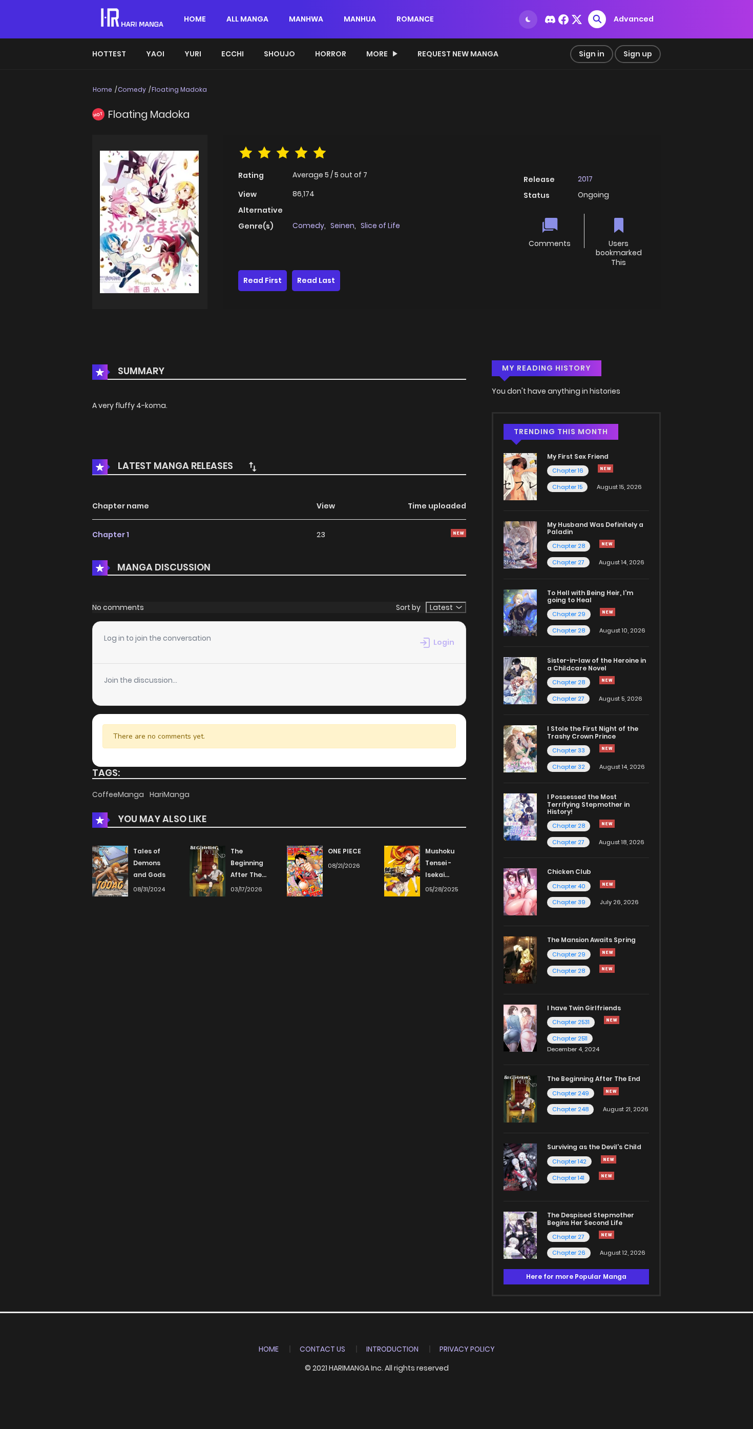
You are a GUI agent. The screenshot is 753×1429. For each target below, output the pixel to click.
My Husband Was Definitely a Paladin (595, 528)
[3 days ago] (607, 952)
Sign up (637, 54)
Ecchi (232, 54)
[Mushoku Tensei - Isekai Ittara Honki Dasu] (402, 871)
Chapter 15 (567, 487)
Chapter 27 (568, 562)
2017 (585, 179)
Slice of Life (380, 225)
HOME (195, 19)
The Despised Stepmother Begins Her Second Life (590, 1219)
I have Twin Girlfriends (584, 1008)
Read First (262, 280)
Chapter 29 (568, 614)
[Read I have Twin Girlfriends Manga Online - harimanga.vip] (520, 1028)
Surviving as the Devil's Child (594, 1146)
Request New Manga (457, 54)
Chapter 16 (567, 470)
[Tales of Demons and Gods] (110, 871)
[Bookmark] (618, 226)
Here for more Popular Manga (576, 1276)
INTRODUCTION (392, 1349)
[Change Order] (252, 466)
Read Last (316, 280)
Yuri (192, 54)
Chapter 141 (568, 1178)
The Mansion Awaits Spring (591, 939)
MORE (377, 54)
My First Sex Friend (578, 456)
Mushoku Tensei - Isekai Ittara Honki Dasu (445, 874)
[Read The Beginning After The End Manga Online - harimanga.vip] (520, 1098)
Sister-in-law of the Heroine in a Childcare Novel (596, 664)
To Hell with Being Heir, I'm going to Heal (590, 596)
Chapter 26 (568, 1253)
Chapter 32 (568, 767)
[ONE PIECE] (305, 871)
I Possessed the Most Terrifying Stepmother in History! (588, 804)
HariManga (170, 794)
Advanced (634, 19)
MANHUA (360, 19)
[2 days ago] (607, 824)
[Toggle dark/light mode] (528, 19)
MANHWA (306, 19)
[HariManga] (133, 18)
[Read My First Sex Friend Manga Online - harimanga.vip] (520, 476)
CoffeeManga (118, 794)
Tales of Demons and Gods (149, 863)
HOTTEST (109, 54)
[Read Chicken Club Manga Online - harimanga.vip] (520, 891)
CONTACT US (322, 1349)
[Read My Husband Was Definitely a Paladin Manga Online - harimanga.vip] (520, 544)
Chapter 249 (570, 1093)
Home (102, 89)
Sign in (591, 54)
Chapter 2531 (571, 1022)
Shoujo (279, 54)
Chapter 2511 (570, 1038)
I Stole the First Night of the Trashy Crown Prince (592, 732)
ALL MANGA (247, 19)
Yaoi (155, 54)
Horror (330, 54)
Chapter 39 (568, 902)
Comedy (132, 89)
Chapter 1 (110, 534)
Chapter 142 (569, 1161)
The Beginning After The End (593, 1078)
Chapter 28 (568, 546)
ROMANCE (415, 19)
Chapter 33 (568, 750)
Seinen (342, 225)
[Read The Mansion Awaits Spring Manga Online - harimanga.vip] (520, 959)
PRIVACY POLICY (467, 1349)
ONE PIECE (344, 851)
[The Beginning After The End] (207, 871)
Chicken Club (569, 871)
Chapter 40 (568, 886)
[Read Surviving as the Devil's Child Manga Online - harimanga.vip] (520, 1166)
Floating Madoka (179, 89)
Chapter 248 (570, 1109)
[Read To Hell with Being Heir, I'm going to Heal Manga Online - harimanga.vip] (520, 612)
